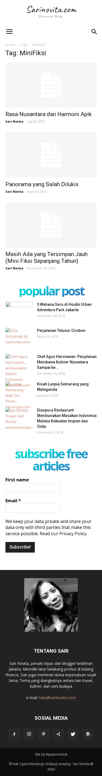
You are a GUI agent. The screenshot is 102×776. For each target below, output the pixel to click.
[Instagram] (29, 734)
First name (17, 480)
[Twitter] (73, 734)
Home (10, 44)
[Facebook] (14, 734)
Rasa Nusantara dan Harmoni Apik (48, 114)
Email (13, 501)
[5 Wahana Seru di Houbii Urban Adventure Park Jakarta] (19, 311)
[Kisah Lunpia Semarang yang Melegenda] (19, 395)
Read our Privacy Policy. (63, 534)
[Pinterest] (43, 734)
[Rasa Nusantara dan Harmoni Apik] (51, 85)
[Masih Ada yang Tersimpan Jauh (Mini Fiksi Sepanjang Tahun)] (51, 224)
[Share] (58, 734)
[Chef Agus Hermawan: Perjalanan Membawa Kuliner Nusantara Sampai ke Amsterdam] (19, 371)
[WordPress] (87, 734)
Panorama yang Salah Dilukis (42, 184)
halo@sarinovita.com (57, 697)
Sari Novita (14, 121)
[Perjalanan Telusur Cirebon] (19, 337)
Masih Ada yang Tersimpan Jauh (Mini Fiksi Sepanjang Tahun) (46, 257)
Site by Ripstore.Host (51, 754)
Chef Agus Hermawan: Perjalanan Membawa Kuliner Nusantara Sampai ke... (67, 362)
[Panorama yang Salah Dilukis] (51, 154)
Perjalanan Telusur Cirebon (61, 330)
